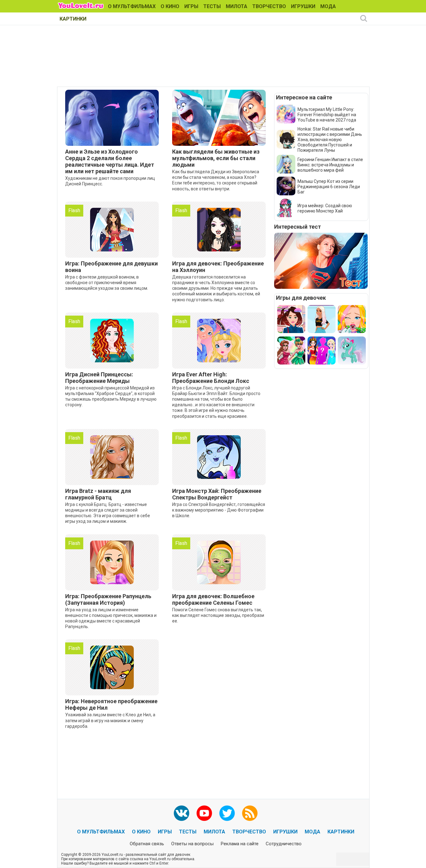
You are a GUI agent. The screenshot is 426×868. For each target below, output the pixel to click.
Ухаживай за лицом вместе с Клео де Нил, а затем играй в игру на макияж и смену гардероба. (110, 720)
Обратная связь (147, 844)
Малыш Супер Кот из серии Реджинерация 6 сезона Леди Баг (329, 186)
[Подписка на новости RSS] (250, 813)
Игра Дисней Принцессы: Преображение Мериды (99, 377)
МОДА (328, 6)
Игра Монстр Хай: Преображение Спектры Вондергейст (216, 494)
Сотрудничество (284, 844)
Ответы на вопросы (192, 844)
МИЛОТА (236, 6)
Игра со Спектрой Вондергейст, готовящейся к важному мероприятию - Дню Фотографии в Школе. (218, 510)
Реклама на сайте (240, 844)
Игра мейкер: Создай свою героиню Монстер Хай (325, 208)
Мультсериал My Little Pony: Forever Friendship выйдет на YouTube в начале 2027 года (327, 114)
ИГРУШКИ (303, 6)
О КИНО (170, 6)
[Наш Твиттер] (227, 813)
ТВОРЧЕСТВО (269, 6)
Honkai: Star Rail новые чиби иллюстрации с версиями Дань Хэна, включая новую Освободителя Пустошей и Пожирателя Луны (330, 139)
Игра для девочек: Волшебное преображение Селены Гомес (213, 599)
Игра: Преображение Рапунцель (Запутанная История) (108, 599)
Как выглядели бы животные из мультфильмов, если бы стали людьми (215, 158)
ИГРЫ (191, 6)
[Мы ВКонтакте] (181, 813)
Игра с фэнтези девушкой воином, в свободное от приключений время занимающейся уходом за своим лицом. (106, 282)
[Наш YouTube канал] (204, 813)
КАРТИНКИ (73, 19)
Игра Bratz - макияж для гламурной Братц (98, 494)
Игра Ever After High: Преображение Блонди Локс (210, 377)
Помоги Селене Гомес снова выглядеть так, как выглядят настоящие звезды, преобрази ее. (218, 615)
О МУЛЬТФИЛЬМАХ (132, 6)
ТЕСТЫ (212, 6)
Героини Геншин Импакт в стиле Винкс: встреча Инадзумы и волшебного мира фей (330, 165)
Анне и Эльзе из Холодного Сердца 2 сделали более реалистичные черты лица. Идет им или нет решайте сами (109, 161)
